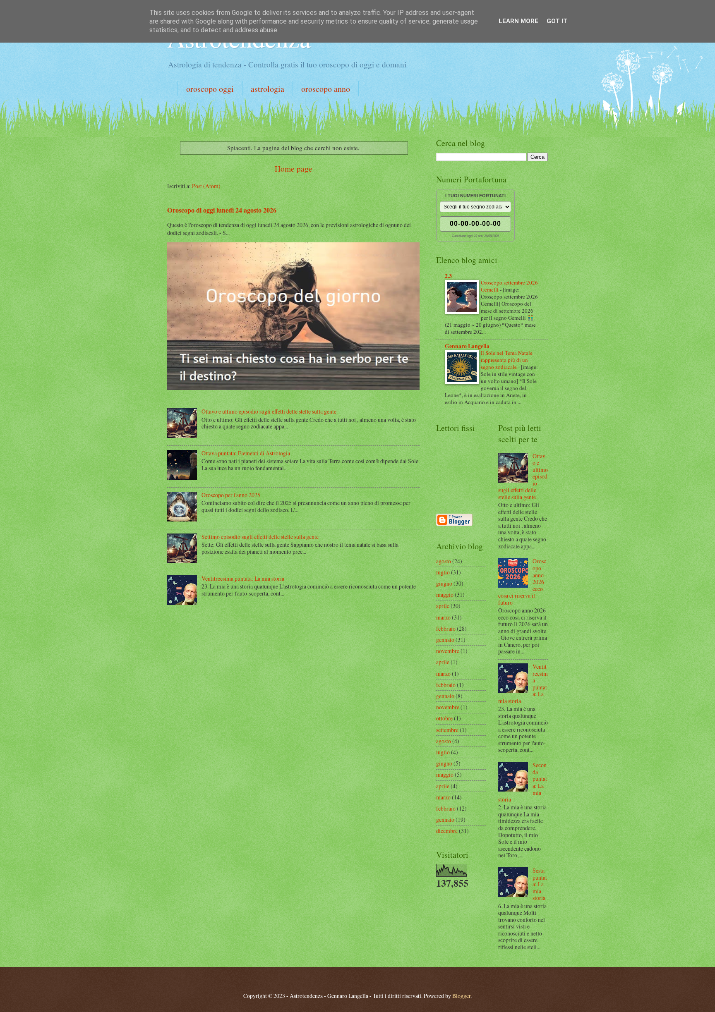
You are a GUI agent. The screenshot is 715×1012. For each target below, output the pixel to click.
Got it (557, 21)
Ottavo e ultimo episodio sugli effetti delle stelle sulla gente (269, 411)
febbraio (446, 628)
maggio (444, 594)
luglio (443, 572)
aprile (442, 606)
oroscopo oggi (210, 88)
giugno (444, 583)
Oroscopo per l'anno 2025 (231, 495)
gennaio (445, 640)
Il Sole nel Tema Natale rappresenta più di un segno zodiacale (507, 360)
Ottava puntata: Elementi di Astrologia (246, 453)
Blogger (461, 996)
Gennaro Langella (467, 346)
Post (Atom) (206, 186)
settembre (447, 730)
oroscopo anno (325, 88)
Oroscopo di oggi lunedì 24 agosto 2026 (221, 210)
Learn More (518, 21)
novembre (447, 651)
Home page (293, 168)
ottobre (444, 718)
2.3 (448, 276)
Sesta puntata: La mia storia (540, 884)
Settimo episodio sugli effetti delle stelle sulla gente (260, 537)
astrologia (267, 88)
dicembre (447, 831)
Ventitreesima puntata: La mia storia (243, 578)
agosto (443, 561)
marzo (443, 617)
